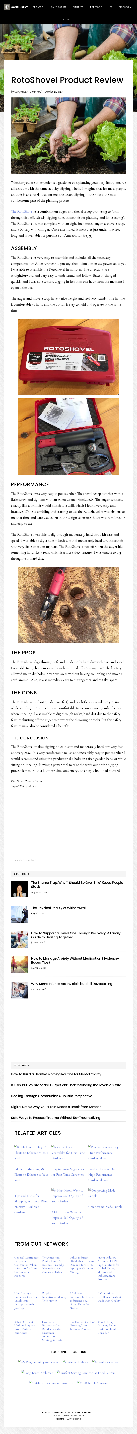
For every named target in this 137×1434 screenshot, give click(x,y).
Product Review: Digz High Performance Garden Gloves (102, 1174)
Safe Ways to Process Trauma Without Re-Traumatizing (55, 1117)
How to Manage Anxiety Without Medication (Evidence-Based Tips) (75, 960)
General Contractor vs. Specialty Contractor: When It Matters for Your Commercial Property (26, 1266)
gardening (31, 786)
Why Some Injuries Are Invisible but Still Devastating (71, 983)
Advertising (74, 1419)
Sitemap (60, 1419)
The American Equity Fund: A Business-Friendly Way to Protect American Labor (53, 1265)
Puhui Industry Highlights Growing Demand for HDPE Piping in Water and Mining (82, 1265)
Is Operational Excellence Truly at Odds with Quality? (109, 1296)
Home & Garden (33, 781)
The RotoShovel (22, 211)
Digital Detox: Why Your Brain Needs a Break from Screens (56, 1106)
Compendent (19, 7)
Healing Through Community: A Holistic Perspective (51, 1096)
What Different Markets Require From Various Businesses (24, 1327)
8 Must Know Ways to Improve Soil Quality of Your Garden (67, 1217)
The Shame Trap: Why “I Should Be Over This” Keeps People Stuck (77, 884)
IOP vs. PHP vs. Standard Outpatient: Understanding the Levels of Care (66, 1085)
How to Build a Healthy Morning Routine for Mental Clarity (56, 1074)
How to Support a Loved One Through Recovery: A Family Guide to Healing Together (76, 935)
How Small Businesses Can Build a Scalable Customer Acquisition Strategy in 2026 (52, 1331)
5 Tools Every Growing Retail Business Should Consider (107, 1327)
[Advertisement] (68, 825)
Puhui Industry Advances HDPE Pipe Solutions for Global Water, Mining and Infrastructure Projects (108, 1268)
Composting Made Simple (105, 1207)
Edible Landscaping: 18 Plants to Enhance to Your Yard (31, 1174)
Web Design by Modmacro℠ (68, 1415)
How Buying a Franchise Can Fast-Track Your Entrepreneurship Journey (26, 1300)
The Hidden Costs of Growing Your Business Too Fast (82, 1325)
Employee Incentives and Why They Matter (54, 1296)
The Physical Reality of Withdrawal (58, 908)
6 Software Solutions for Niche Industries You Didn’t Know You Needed (82, 1300)
